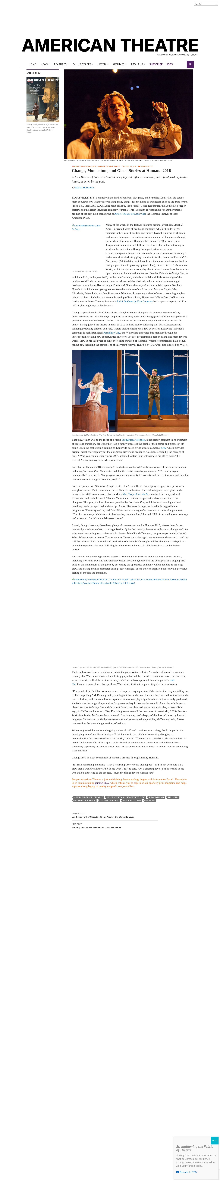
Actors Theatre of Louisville (88, 797)
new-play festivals (132, 801)
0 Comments (147, 166)
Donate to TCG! (188, 1172)
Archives (118, 64)
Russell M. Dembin (84, 187)
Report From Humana (109, 166)
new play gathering (109, 801)
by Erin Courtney (143, 301)
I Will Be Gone (125, 301)
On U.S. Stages (82, 64)
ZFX (163, 447)
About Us (137, 64)
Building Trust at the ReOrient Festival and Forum (96, 826)
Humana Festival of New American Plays (126, 797)
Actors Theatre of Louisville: (130, 213)
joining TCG (102, 782)
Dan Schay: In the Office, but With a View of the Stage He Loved (103, 815)
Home (32, 64)
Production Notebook (133, 439)
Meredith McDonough (84, 801)
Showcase (150, 801)
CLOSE (214, 1140)
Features (60, 64)
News (44, 64)
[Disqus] (128, 876)
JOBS (170, 64)
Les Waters (173, 797)
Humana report (156, 797)
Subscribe (156, 64)
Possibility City (111, 332)
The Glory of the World (135, 494)
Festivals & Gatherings (84, 166)
